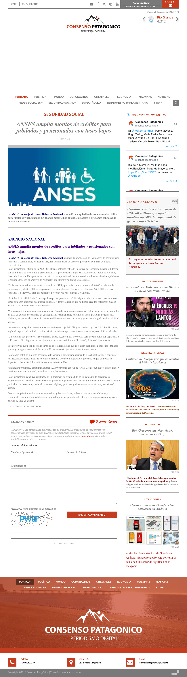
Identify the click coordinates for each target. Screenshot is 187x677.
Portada (21, 96)
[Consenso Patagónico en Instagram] (111, 4)
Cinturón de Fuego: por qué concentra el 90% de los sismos (152, 361)
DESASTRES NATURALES (152, 353)
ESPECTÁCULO (91, 102)
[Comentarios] (24, 205)
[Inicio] (93, 23)
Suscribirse (170, 2)
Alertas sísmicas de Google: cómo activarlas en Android (152, 507)
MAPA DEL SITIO (30, 4)
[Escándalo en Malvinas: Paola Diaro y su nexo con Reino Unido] (152, 312)
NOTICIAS (164, 96)
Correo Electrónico (77, 452)
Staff (158, 102)
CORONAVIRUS (79, 96)
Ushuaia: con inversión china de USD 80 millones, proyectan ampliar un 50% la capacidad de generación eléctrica (152, 214)
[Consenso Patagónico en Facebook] (98, 4)
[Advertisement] (93, 66)
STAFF (13, 4)
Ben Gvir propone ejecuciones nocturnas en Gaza (152, 432)
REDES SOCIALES (29, 102)
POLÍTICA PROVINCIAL (152, 281)
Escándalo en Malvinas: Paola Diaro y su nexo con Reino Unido (152, 289)
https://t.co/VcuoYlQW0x (143, 172)
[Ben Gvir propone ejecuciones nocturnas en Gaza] (152, 455)
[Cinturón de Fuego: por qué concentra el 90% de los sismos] (152, 384)
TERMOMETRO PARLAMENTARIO (127, 102)
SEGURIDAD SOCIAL (61, 102)
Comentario (17, 466)
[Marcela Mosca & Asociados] (175, 672)
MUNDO (59, 96)
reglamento (84, 436)
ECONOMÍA (124, 96)
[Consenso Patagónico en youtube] (117, 4)
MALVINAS (145, 96)
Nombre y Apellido (21, 452)
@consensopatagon (149, 114)
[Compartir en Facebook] (11, 205)
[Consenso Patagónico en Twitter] (104, 4)
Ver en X (170, 146)
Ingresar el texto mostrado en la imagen (32, 509)
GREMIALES (101, 96)
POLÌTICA (40, 96)
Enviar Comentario (92, 514)
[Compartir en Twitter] (18, 205)
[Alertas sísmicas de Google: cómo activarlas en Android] (152, 530)
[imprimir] (31, 205)
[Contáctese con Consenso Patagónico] (91, 4)
